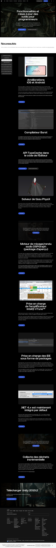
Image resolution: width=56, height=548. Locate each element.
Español (26, 510)
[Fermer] (52, 545)
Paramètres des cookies (31, 545)
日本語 (14, 510)
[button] (39, 1)
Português (20, 510)
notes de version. (50, 47)
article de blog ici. (32, 471)
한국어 (32, 510)
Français (17, 510)
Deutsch (11, 510)
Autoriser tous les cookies (46, 545)
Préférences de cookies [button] (12, 541)
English (8, 510)
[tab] (6, 56)
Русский (29, 510)
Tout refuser (38, 545)
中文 (23, 510)
